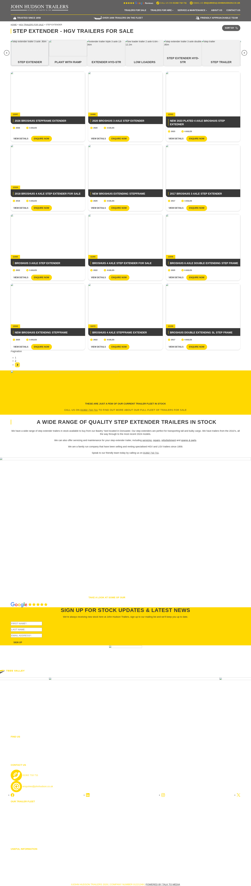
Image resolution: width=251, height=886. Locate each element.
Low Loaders (144, 62)
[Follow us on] (12, 795)
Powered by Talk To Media (163, 884)
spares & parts (188, 440)
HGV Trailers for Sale (31, 25)
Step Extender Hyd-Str (183, 60)
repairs (156, 440)
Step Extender (30, 62)
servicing (147, 440)
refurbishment (168, 440)
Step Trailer (221, 62)
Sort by (229, 28)
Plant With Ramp (68, 62)
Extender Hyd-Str (106, 62)
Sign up (17, 642)
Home (14, 25)
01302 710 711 (89, 410)
